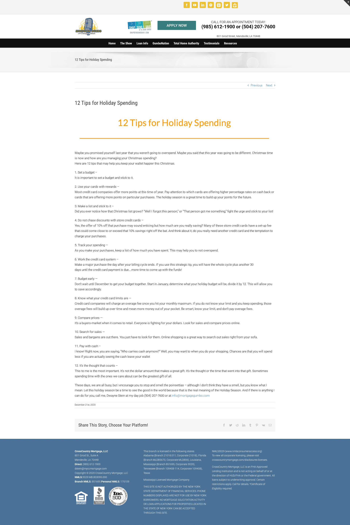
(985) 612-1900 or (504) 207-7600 (238, 26)
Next (269, 85)
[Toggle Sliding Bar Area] (346, 3)
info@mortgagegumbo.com (191, 395)
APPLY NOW (177, 25)
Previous (256, 85)
